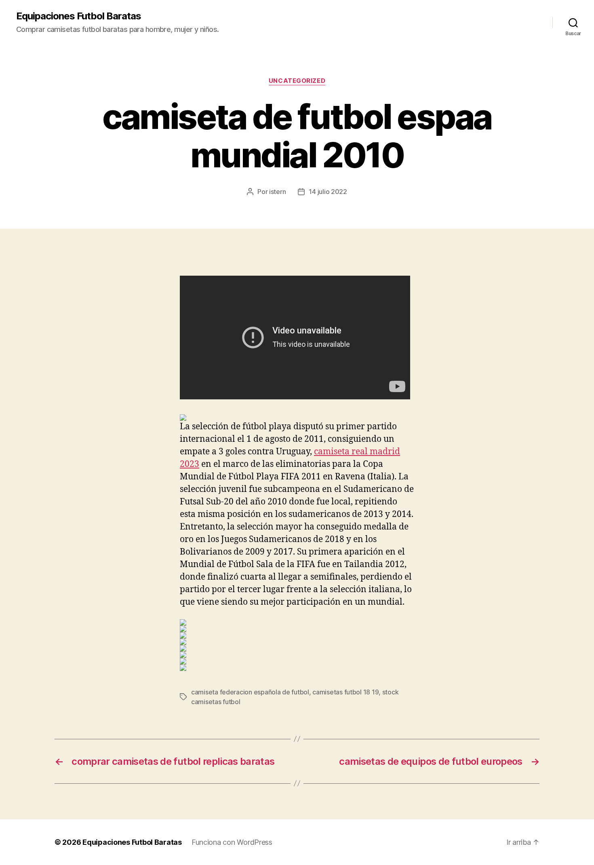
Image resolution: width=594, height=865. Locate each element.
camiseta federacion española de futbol (250, 692)
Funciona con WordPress (232, 842)
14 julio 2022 (328, 192)
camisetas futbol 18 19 (345, 692)
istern (277, 192)
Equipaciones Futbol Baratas (78, 16)
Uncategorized (297, 80)
